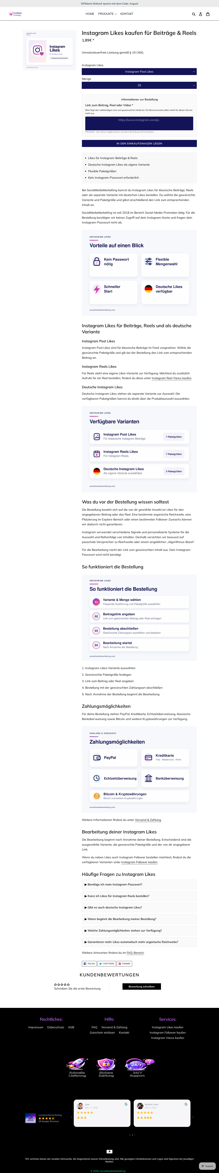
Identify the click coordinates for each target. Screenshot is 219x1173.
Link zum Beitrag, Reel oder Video (109, 105)
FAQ (94, 1027)
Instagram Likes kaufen (167, 1027)
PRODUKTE (106, 14)
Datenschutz (55, 1027)
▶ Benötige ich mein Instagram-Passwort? (113, 884)
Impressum (35, 1027)
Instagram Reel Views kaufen (171, 378)
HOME (90, 14)
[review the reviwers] (126, 1104)
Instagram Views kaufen (167, 1038)
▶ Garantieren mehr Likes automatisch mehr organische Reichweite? (131, 942)
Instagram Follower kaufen (139, 862)
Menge (86, 79)
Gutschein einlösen (102, 1032)
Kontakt (124, 1032)
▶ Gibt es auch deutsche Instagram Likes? (113, 907)
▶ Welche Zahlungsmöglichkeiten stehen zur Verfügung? (123, 930)
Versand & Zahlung (148, 820)
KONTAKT (126, 14)
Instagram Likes (92, 65)
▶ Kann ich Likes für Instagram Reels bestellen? (117, 896)
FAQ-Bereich (135, 953)
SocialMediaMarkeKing (113, 1171)
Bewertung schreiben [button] (142, 986)
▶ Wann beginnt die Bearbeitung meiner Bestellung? (120, 919)
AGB (71, 1027)
